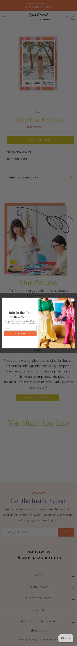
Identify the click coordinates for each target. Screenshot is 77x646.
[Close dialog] (72, 300)
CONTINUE (20, 333)
